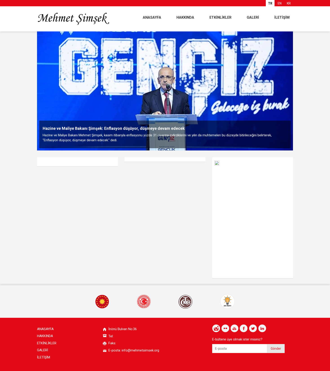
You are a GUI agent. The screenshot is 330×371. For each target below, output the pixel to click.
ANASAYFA (152, 17)
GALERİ (253, 17)
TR (270, 3)
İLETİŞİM (282, 17)
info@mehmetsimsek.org (140, 350)
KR (289, 3)
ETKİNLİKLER (220, 17)
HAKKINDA (185, 17)
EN (280, 3)
